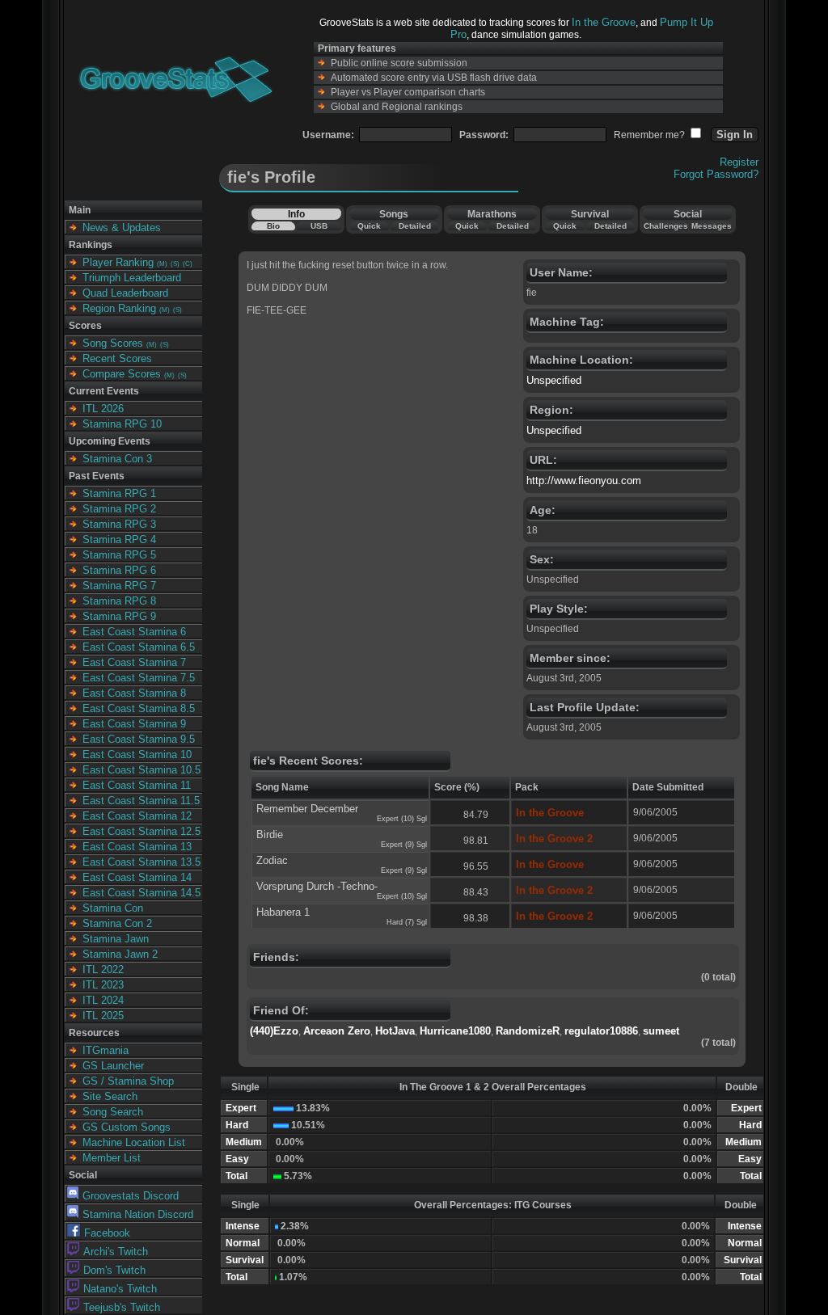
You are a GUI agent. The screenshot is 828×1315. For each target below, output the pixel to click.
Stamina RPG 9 (119, 616)
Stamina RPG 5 (119, 555)
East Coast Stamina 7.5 (138, 678)
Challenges (666, 225)
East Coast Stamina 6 (134, 632)
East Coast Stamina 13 (137, 847)
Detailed (415, 225)
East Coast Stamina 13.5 (141, 862)
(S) (175, 264)
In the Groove (604, 22)
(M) (162, 264)
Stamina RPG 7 (119, 586)
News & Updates (121, 227)
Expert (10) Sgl (402, 819)
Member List (111, 1158)
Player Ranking (118, 262)
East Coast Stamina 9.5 (138, 739)
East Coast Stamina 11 (136, 785)
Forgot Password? (716, 174)
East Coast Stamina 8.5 (138, 708)
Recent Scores (117, 358)
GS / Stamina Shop (128, 1081)
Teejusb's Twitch (121, 1307)
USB (318, 225)
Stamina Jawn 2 (120, 954)
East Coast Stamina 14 (137, 877)
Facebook (107, 1233)
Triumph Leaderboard (131, 278)
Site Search (109, 1096)
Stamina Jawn (115, 939)
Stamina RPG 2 (119, 509)
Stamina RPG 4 (119, 539)
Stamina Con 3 (117, 459)
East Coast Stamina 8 (134, 693)
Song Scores (112, 343)
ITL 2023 (103, 985)
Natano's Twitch (120, 1289)
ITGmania (105, 1050)
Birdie (269, 834)
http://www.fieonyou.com (583, 480)
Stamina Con (112, 908)
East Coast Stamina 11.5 (141, 800)
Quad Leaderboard (125, 293)
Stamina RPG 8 (119, 601)
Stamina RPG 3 (119, 524)
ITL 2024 (103, 1000)
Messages (711, 225)
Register (739, 162)
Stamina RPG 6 (119, 570)
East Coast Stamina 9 (134, 724)
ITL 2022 (103, 969)
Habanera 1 (283, 912)
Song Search (112, 1112)
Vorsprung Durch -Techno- (317, 886)
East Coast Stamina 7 (134, 662)
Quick (369, 225)
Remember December (307, 809)
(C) (187, 264)
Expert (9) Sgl (404, 845)
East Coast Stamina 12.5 (141, 831)
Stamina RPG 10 (122, 424)
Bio (273, 225)
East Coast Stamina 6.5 (138, 647)
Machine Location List (133, 1142)
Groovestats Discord (130, 1196)
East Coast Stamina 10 (137, 754)
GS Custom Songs (126, 1127)
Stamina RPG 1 (119, 493)
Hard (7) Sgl (407, 922)
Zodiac (272, 860)
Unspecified (553, 380)
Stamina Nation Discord (137, 1214)
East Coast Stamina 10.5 (141, 770)
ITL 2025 (103, 1015)
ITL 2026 (103, 409)
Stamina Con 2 (117, 923)
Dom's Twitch (114, 1270)
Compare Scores (121, 374)
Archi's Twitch (115, 1251)
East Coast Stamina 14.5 (141, 893)
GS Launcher (113, 1066)
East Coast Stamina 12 (137, 816)
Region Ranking (119, 308)
